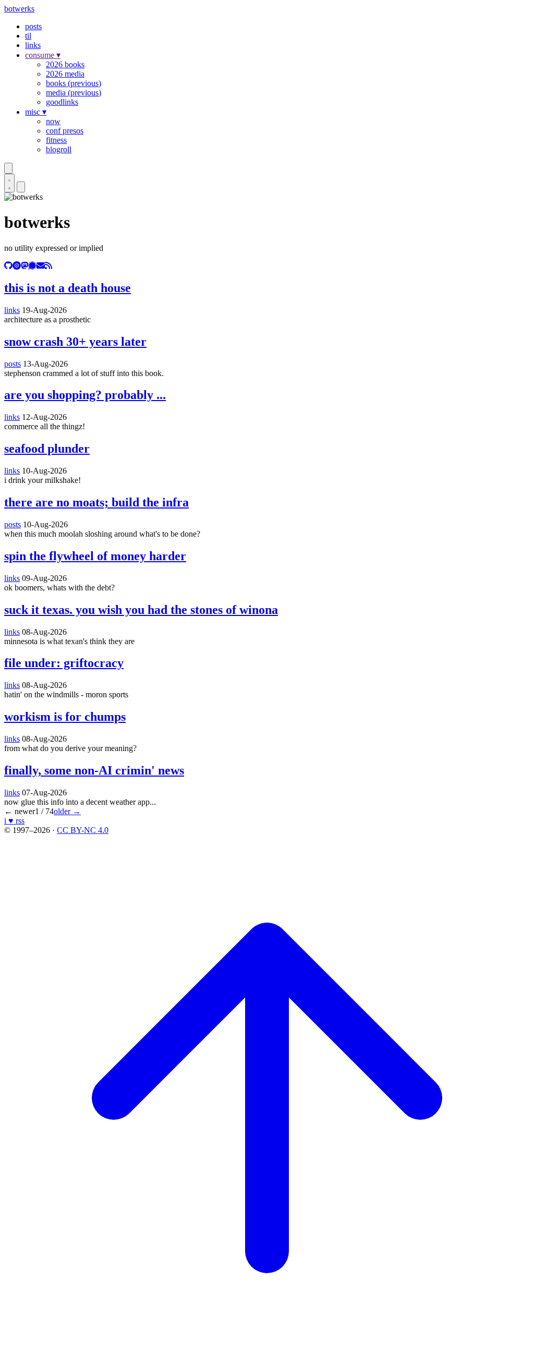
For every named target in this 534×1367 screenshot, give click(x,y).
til (28, 35)
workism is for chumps (65, 716)
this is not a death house (67, 288)
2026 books (65, 64)
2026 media (65, 73)
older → (67, 811)
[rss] (48, 265)
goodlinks (62, 102)
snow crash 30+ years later (75, 341)
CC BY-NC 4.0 (82, 830)
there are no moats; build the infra (96, 502)
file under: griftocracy (64, 663)
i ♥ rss (14, 820)
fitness (56, 140)
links (33, 45)
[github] (8, 265)
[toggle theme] (9, 183)
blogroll (58, 149)
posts (33, 26)
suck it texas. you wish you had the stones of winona (141, 609)
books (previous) (73, 83)
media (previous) (73, 92)
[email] (41, 265)
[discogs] (17, 265)
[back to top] (267, 1357)
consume (42, 55)
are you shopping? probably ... (85, 395)
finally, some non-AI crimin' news (94, 770)
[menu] (21, 187)
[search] (8, 168)
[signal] (32, 265)
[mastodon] (24, 265)
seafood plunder (47, 448)
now (53, 121)
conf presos (64, 130)
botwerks (19, 8)
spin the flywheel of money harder (95, 556)
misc (35, 111)
